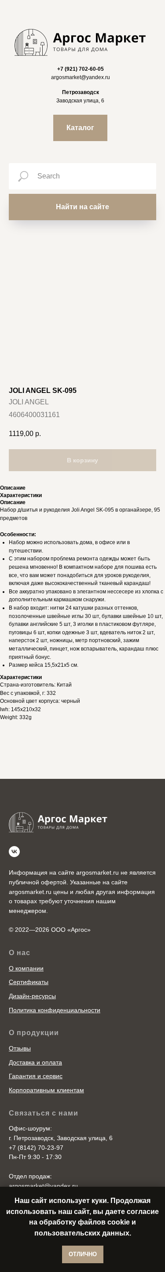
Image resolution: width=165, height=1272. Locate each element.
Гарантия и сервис (35, 1075)
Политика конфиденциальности (54, 1010)
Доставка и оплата (35, 1062)
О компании (26, 968)
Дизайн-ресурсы (32, 995)
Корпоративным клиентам (46, 1090)
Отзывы (20, 1048)
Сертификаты (28, 981)
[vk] (14, 851)
